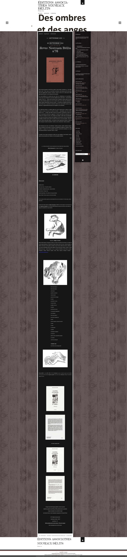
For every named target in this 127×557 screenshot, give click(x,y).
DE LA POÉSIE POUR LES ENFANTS (82, 55)
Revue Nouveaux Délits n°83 (81, 91)
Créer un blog (61, 552)
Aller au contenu (4, 0)
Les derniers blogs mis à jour (55, 553)
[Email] (83, 2)
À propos (53, 13)
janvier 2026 (78, 132)
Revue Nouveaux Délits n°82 (81, 95)
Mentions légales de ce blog (56, 554)
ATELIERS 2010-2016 (79, 52)
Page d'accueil (46, 33)
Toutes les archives (79, 146)
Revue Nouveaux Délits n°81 (81, 105)
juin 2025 (77, 135)
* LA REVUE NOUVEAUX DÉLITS (81, 64)
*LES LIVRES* (78, 51)
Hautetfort (65, 552)
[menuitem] (40, 13)
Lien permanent (43, 535)
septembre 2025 (79, 133)
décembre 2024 (78, 141)
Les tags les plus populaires (71, 553)
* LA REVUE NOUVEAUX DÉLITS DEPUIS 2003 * (58, 535)
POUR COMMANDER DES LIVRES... (82, 109)
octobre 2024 (78, 142)
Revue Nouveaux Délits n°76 (55, 49)
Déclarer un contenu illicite (48, 554)
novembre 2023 (53, 33)
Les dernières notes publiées (64, 553)
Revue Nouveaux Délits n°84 (81, 87)
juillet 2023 (41, 33)
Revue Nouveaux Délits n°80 (81, 113)
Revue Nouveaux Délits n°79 (81, 123)
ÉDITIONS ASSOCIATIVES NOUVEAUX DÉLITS (53, 5)
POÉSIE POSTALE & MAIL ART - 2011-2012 (82, 57)
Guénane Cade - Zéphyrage (81, 82)
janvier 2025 (78, 139)
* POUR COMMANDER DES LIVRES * (82, 49)
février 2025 (78, 138)
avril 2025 (77, 136)
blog (81, 554)
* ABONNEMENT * (79, 46)
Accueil (40, 13)
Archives (46, 13)
